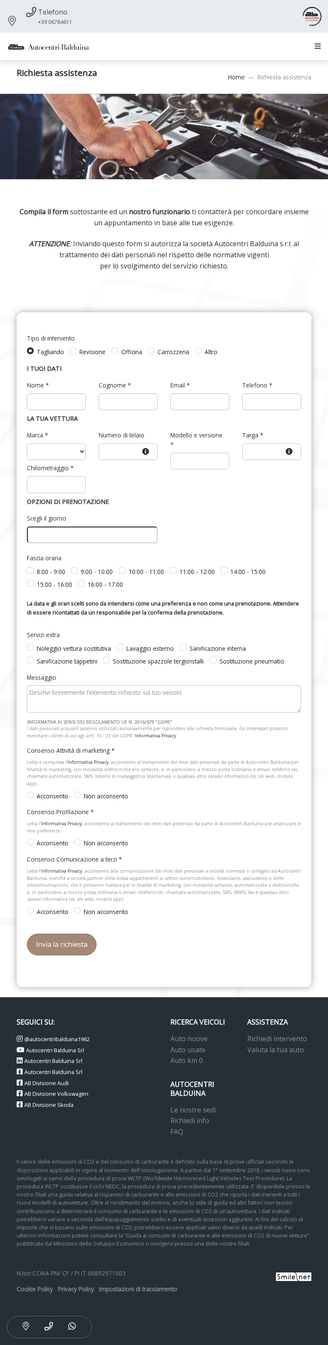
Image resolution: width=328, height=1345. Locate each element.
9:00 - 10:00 (97, 572)
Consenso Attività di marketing (70, 750)
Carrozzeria (173, 352)
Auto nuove (189, 1038)
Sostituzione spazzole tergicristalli (158, 661)
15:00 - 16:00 (54, 584)
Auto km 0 (186, 1060)
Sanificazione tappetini (67, 661)
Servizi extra (43, 635)
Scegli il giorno (46, 518)
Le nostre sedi (193, 1110)
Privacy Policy (76, 1289)
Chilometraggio (50, 468)
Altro (211, 352)
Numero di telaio (121, 435)
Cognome (115, 385)
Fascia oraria (44, 558)
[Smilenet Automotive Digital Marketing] (293, 1276)
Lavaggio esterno (150, 648)
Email (180, 385)
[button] (316, 46)
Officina (131, 352)
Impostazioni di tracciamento (138, 1289)
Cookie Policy (35, 1289)
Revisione (92, 352)
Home (236, 77)
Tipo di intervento (51, 338)
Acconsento (52, 796)
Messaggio (41, 677)
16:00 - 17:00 (105, 584)
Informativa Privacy (155, 736)
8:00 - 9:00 (51, 572)
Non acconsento (106, 796)
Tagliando (50, 352)
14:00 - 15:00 (248, 572)
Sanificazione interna (218, 648)
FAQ (176, 1131)
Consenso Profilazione (60, 812)
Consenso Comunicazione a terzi (74, 859)
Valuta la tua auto (275, 1049)
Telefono (257, 385)
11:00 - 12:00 (197, 572)
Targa (252, 435)
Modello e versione (196, 439)
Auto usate (187, 1049)
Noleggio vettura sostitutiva (74, 648)
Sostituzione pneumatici (252, 661)
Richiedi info (189, 1120)
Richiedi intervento (277, 1038)
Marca (37, 435)
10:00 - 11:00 (146, 572)
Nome (38, 385)
